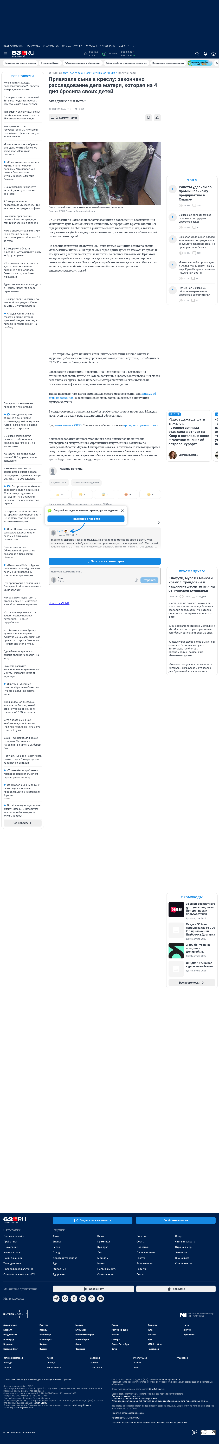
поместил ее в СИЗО (67, 425)
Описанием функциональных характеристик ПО (135, 1398)
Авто (56, 1236)
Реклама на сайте (14, 1236)
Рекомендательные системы (125, 1418)
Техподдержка (12, 1263)
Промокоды (33, 46)
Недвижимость (13, 46)
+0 (147, 553)
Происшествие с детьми (86, 482)
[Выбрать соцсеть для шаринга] (157, 117)
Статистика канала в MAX (19, 1274)
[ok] (73, 1298)
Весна (56, 1247)
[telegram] (56, 1298)
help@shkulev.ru (25, 1408)
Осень (140, 1241)
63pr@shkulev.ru (157, 1389)
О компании (10, 1247)
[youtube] (100, 1298)
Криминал (103, 1241)
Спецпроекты (183, 1263)
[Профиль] (213, 54)
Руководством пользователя (126, 1396)
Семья (140, 1274)
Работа (141, 1258)
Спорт (178, 1236)
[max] (82, 1298)
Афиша (78, 46)
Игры (131, 46)
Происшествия (146, 1252)
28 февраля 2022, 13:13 (60, 109)
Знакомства (51, 46)
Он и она (142, 1236)
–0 (156, 553)
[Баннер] (200, 63)
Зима (100, 1236)
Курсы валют (108, 46)
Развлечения (144, 1263)
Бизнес (57, 1241)
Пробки (110, 53)
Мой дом (102, 1258)
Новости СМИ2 (59, 603)
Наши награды (12, 1252)
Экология (181, 1252)
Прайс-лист (10, 1241)
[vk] (65, 1298)
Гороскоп (91, 46)
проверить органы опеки (140, 425)
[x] (91, 1298)
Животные (59, 1269)
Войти (61, 581)
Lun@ (60, 531)
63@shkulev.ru (40, 1403)
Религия (141, 1269)
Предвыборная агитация (18, 1269)
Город (56, 1252)
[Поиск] (197, 54)
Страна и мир (183, 1247)
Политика (143, 1247)
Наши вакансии (13, 1258)
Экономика (182, 1258)
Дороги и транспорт (65, 1258)
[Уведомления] (205, 54)
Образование (105, 1274)
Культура (102, 1247)
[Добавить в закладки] (148, 117)
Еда (55, 1263)
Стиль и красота (185, 1241)
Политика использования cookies (128, 1413)
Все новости (22, 76)
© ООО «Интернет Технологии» (19, 1432)
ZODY (122, 46)
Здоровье (59, 1274)
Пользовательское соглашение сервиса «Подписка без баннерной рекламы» (149, 1422)
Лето (100, 1252)
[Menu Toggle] (5, 54)
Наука (101, 1263)
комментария (66, 117)
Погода (66, 46)
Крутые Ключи (59, 482)
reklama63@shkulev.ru (169, 1379)
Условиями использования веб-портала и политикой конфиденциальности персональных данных (160, 1401)
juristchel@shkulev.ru (82, 1405)
